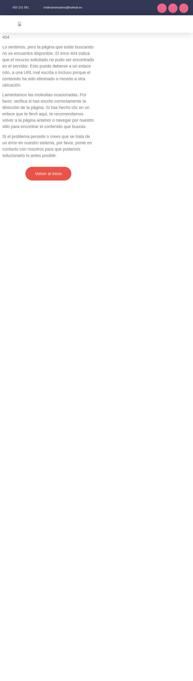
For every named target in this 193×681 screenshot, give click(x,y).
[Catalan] (179, 23)
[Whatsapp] (183, 8)
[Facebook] (161, 8)
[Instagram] (172, 8)
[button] (99, 24)
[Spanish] (185, 23)
